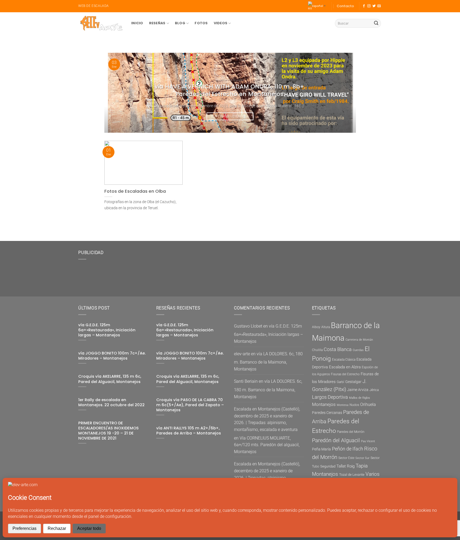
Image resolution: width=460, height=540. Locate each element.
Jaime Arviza (357, 390)
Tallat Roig (345, 466)
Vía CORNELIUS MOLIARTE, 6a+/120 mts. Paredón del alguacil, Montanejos (266, 445)
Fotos (201, 23)
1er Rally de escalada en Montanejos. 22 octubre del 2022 (111, 402)
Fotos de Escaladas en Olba (135, 191)
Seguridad (327, 466)
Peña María (321, 449)
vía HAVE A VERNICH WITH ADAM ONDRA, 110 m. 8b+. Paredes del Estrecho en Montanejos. (230, 90)
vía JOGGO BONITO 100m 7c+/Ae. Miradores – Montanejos (112, 356)
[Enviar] (376, 23)
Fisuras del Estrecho (345, 374)
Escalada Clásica (343, 359)
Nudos (354, 405)
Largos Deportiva (330, 397)
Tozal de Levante (351, 475)
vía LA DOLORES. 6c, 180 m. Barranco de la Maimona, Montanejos (268, 361)
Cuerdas (358, 350)
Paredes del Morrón (350, 432)
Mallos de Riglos (359, 398)
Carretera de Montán (359, 339)
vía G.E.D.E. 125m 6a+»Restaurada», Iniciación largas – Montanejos (106, 330)
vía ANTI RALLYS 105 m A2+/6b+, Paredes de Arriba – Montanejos (188, 431)
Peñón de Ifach (347, 449)
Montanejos (324, 404)
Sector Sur (362, 458)
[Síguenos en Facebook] (363, 6)
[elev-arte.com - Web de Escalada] (100, 23)
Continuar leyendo (230, 116)
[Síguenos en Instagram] (369, 6)
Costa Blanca (338, 349)
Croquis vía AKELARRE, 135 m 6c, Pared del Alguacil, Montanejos (109, 379)
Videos (221, 23)
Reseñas (157, 23)
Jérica (374, 390)
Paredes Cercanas (327, 412)
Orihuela (368, 404)
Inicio (137, 23)
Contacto (345, 6)
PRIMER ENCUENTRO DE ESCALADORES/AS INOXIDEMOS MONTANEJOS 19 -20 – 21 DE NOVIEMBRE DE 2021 (108, 431)
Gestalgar (353, 382)
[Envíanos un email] (379, 6)
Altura (325, 327)
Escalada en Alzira (345, 367)
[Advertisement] (190, 276)
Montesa (342, 405)
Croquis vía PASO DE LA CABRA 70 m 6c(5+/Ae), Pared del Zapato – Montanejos (190, 405)
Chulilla (317, 350)
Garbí (340, 382)
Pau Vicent (368, 441)
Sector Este (346, 458)
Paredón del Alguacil (336, 440)
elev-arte (242, 353)
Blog (180, 23)
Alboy (316, 327)
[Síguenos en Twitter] (374, 6)
